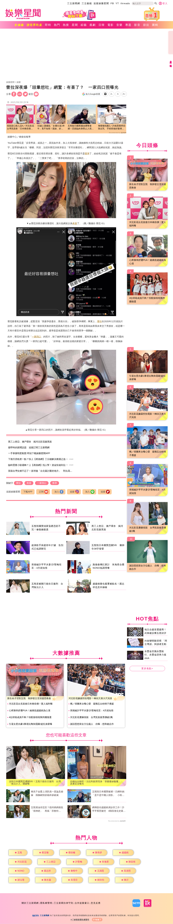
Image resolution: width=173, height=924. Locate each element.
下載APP (27, 491)
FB (112, 3)
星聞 (75, 24)
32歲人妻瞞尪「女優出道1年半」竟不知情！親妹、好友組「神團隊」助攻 (51, 127)
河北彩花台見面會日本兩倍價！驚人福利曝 (31, 703)
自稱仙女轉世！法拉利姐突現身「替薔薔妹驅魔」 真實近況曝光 (96, 782)
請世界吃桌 (34, 24)
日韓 (102, 24)
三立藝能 (87, 3)
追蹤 (72, 491)
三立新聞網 (73, 3)
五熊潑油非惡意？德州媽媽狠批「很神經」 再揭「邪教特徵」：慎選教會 (47, 809)
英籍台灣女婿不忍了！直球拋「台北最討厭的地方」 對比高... (40, 471)
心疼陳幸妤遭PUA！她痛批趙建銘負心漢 (29, 710)
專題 (128, 24)
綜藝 (84, 24)
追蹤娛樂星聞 (101, 3)
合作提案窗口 (82, 903)
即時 (48, 24)
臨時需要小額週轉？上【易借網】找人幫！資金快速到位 (37, 465)
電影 (110, 24)
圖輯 (155, 24)
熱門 (57, 24)
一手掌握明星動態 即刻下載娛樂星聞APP (29, 453)
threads (125, 3)
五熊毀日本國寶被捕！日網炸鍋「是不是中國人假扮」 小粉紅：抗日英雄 (108, 793)
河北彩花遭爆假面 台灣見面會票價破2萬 (91, 717)
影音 (137, 24)
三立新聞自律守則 (63, 903)
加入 (56, 491)
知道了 (98, 920)
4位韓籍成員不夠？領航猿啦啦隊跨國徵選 (30, 717)
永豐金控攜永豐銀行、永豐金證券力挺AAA (155, 654)
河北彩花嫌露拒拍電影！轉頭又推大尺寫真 (90, 698)
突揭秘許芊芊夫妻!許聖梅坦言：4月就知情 (91, 710)
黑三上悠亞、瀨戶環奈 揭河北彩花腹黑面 (30, 441)
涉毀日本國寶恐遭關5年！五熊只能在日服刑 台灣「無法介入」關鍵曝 (35, 782)
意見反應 (96, 903)
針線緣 (19, 24)
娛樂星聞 (10, 82)
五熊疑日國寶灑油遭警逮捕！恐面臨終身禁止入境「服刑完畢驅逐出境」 (80, 127)
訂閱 (41, 491)
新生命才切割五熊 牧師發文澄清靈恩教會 (29, 698)
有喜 (74, 223)
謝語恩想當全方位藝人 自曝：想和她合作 (92, 724)
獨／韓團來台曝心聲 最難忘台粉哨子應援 (92, 703)
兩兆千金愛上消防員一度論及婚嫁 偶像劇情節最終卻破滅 (47, 793)
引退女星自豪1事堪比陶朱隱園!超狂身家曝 (30, 724)
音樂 (119, 24)
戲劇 (93, 24)
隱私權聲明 (46, 903)
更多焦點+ (147, 668)
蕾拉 (99, 321)
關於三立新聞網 (30, 903)
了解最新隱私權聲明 (80, 920)
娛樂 (19, 82)
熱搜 (66, 24)
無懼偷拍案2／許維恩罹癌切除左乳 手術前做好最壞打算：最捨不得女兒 (111, 127)
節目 (146, 24)
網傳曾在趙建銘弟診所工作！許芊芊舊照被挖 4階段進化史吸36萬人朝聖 (109, 809)
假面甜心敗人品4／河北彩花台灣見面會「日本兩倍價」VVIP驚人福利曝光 (20, 127)
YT (117, 3)
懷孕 (87, 153)
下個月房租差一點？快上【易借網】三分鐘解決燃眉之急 (37, 459)
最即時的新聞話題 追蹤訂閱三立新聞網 (28, 447)
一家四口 (36, 336)
